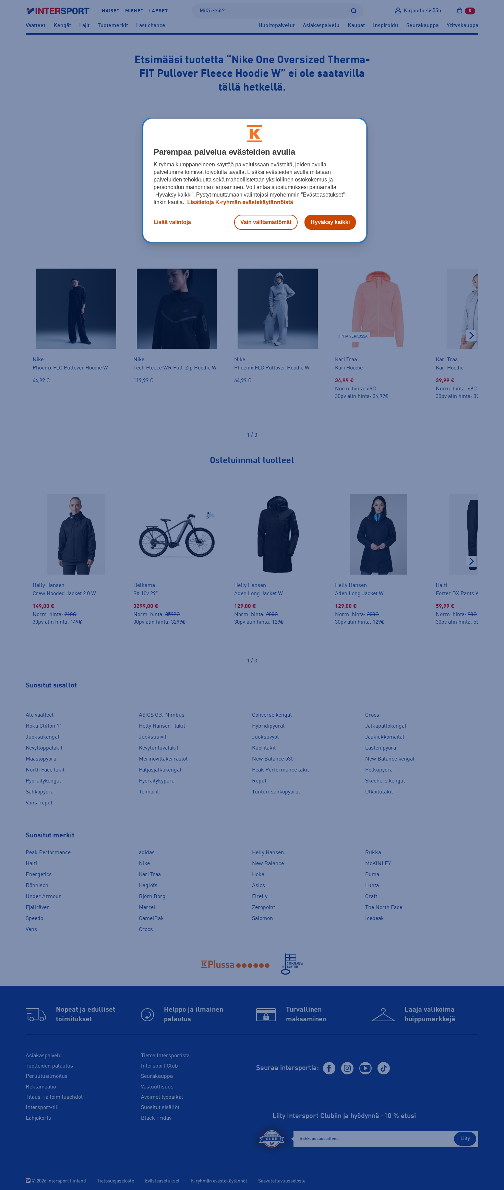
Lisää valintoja (172, 222)
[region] (254, 180)
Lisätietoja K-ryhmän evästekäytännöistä (239, 202)
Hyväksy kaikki (330, 222)
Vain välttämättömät (265, 222)
